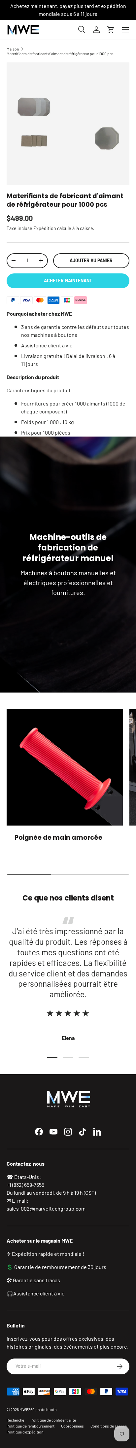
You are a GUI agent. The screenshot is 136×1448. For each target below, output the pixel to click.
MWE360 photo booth (37, 1409)
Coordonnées (72, 1426)
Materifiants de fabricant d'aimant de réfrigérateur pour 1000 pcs (60, 53)
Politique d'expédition (25, 1432)
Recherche (15, 1420)
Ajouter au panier (91, 260)
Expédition (44, 228)
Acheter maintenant (68, 280)
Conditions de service (108, 1426)
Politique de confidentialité (53, 1420)
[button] (111, 29)
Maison (13, 49)
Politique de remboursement (30, 1426)
